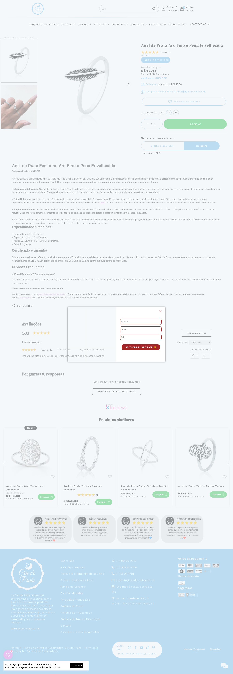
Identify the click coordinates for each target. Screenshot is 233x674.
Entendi (77, 665)
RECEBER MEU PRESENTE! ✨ (141, 347)
